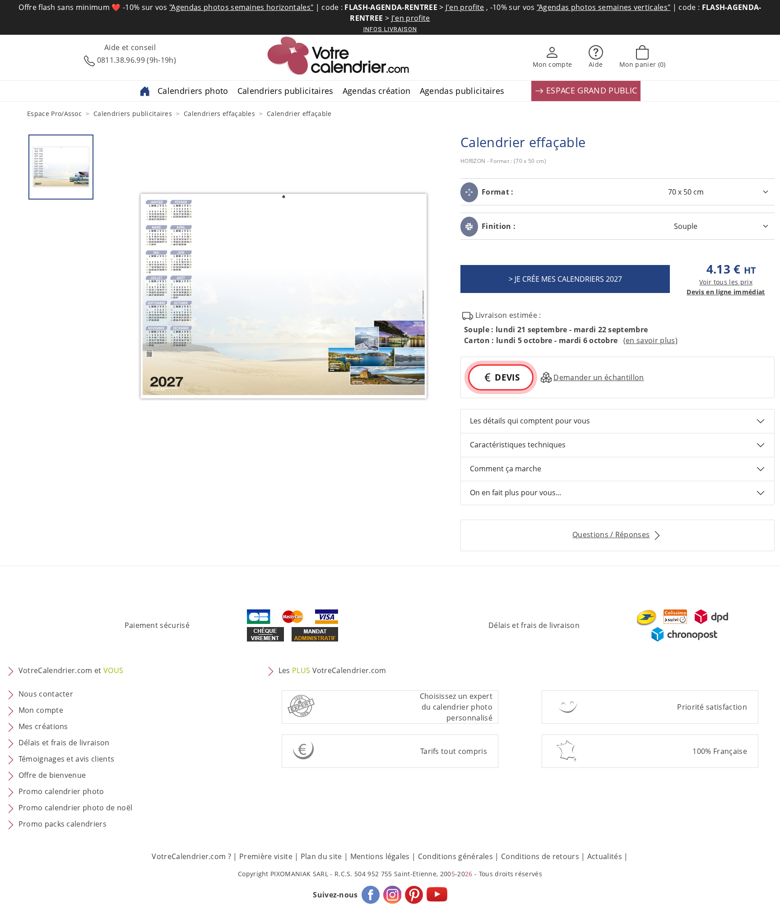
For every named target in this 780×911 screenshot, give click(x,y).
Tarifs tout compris (453, 751)
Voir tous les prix (725, 282)
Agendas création (377, 90)
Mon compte (41, 710)
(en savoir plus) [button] (650, 340)
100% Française (719, 751)
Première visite (265, 856)
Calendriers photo (193, 90)
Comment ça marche (505, 469)
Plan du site (321, 856)
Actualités (604, 856)
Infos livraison (390, 29)
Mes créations (43, 726)
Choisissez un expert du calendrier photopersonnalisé (456, 707)
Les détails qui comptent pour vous (530, 421)
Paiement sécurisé (157, 625)
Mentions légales (380, 856)
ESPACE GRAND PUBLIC (590, 90)
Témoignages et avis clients (67, 759)
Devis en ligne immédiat (726, 292)
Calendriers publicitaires (285, 90)
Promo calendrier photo (61, 791)
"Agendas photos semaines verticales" (604, 7)
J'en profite (465, 7)
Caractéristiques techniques (518, 445)
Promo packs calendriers (63, 824)
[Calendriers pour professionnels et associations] (144, 90)
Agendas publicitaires (462, 90)
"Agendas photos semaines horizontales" (241, 7)
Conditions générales (455, 856)
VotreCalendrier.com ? (191, 856)
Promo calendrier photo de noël (76, 808)
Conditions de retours (540, 856)
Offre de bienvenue (52, 775)
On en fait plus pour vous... (515, 492)
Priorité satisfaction (712, 707)
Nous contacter (46, 694)
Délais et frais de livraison (534, 625)
